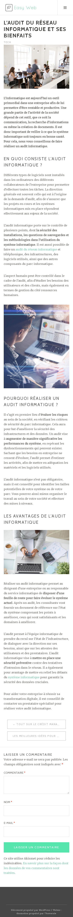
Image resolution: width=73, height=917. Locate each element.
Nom (8, 802)
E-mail (9, 823)
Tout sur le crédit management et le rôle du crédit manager (41, 724)
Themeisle (50, 913)
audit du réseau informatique (36, 249)
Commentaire (14, 772)
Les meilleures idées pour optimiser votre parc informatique (39, 736)
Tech (7, 42)
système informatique (24, 677)
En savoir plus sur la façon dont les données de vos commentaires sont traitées (36, 868)
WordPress (44, 910)
